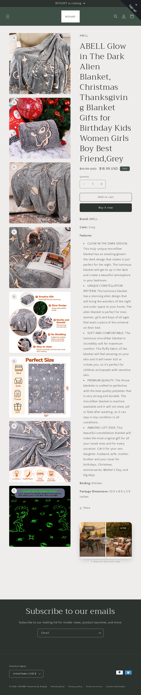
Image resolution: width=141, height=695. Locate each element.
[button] (8, 16)
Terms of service (94, 686)
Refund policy (58, 686)
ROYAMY (22, 686)
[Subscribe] (99, 633)
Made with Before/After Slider (107, 562)
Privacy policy (75, 686)
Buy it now (106, 207)
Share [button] (86, 507)
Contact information (115, 686)
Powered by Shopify (37, 686)
